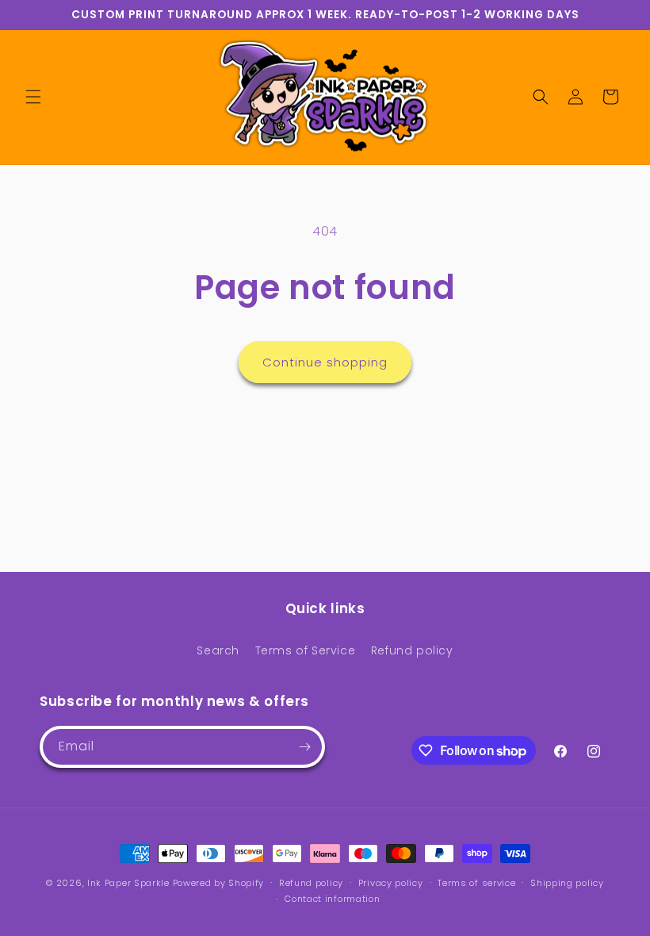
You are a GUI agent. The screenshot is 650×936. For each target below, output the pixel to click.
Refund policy (412, 650)
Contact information (332, 898)
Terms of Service (305, 650)
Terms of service (476, 883)
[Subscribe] (304, 747)
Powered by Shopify (219, 883)
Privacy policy (390, 883)
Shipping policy (567, 883)
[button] (33, 96)
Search (218, 650)
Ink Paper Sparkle (128, 883)
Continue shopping (325, 362)
